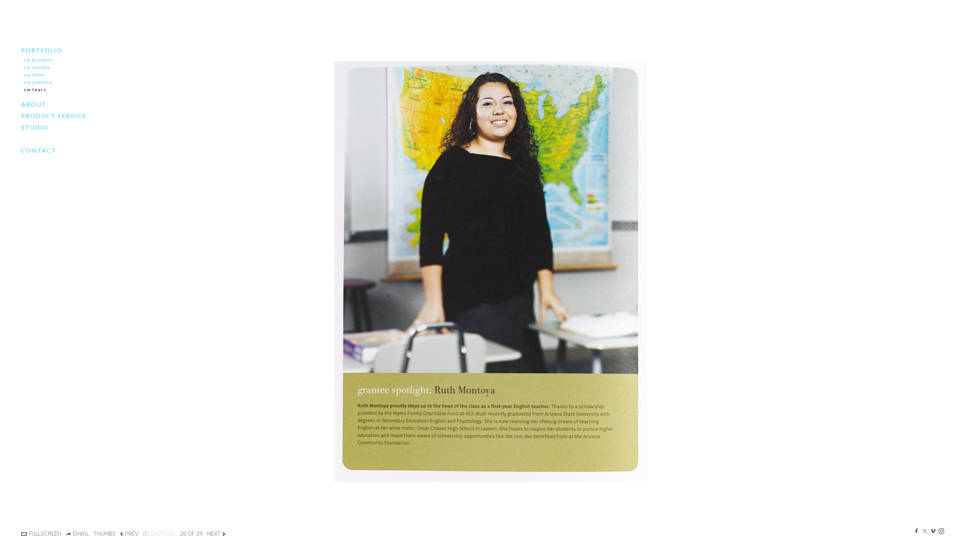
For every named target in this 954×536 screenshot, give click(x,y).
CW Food (34, 74)
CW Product (38, 60)
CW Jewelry (38, 82)
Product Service (53, 115)
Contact (38, 150)
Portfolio (41, 50)
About (34, 104)
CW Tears (35, 89)
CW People (37, 67)
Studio (34, 127)
